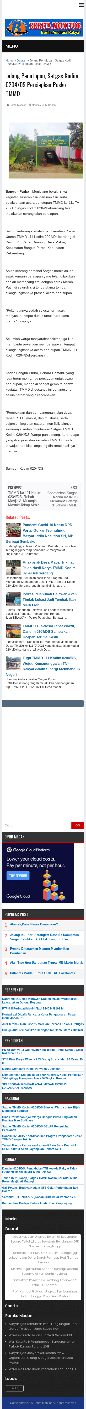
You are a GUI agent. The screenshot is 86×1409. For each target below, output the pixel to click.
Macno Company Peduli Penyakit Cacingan (31, 1069)
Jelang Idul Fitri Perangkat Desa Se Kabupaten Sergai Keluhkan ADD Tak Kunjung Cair (44, 937)
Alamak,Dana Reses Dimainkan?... (35, 924)
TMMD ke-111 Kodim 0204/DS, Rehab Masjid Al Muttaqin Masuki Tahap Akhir (24, 499)
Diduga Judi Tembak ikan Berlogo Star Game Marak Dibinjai (42, 1030)
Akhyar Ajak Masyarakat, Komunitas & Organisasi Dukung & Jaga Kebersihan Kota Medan (41, 1358)
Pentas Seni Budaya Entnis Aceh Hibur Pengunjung (37, 1203)
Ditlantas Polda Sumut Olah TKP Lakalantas (42, 973)
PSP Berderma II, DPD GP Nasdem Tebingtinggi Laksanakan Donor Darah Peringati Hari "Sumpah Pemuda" (45, 1257)
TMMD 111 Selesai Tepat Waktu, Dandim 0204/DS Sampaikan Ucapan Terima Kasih (49, 631)
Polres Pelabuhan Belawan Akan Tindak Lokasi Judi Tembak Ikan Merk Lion (50, 599)
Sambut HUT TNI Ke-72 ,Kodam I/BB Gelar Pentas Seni (39, 1197)
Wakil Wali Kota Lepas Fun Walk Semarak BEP (41, 1335)
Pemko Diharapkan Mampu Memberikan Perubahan (39, 951)
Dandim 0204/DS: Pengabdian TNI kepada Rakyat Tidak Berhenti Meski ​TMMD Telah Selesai (39, 1170)
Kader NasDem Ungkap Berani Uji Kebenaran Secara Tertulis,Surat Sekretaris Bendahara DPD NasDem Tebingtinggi (45, 1241)
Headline (15, 1388)
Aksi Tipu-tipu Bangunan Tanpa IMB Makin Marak (46, 962)
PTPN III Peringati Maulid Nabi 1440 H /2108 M (33, 1008)
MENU (11, 46)
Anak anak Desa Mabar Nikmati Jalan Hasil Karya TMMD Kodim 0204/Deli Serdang (49, 567)
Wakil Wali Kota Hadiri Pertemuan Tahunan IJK (42, 1369)
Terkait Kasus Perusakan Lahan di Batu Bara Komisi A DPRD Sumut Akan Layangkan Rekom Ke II (39, 1147)
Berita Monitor (43, 1403)
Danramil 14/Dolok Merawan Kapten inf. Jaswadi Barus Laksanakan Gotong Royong (39, 1000)
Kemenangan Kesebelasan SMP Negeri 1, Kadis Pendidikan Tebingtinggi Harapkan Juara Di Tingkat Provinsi (42, 1076)
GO (77, 825)
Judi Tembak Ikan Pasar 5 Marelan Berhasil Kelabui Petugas (43, 1024)
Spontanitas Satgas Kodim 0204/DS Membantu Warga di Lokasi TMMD (62, 499)
